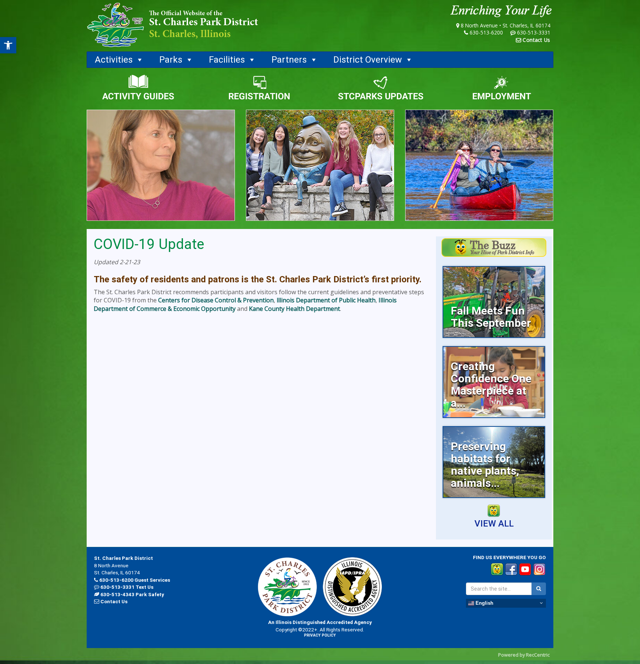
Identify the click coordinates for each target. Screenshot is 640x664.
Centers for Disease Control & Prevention (216, 300)
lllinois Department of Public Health (326, 300)
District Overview (367, 59)
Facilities (227, 59)
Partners (289, 59)
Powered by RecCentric (524, 654)
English (483, 602)
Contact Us (536, 39)
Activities (114, 59)
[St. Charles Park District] (173, 25)
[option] (494, 302)
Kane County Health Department (294, 309)
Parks (170, 59)
